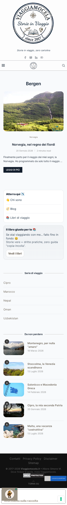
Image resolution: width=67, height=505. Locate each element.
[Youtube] (42, 57)
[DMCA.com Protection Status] (33, 475)
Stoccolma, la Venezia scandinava (41, 365)
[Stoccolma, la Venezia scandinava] (13, 369)
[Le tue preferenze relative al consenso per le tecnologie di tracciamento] (61, 499)
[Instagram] (31, 57)
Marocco (9, 291)
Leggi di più (13, 169)
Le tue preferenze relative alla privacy (37, 494)
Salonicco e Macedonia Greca (42, 386)
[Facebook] (25, 57)
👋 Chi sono (14, 200)
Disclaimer (50, 458)
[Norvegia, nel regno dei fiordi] (33, 111)
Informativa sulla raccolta (21, 500)
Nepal (7, 300)
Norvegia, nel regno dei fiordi (33, 144)
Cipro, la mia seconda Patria (45, 405)
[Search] (63, 66)
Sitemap (33, 463)
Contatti (15, 458)
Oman (7, 309)
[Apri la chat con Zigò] (10, 494)
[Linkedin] (36, 57)
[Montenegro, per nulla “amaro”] (13, 348)
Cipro (7, 282)
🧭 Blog (11, 208)
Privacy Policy (32, 458)
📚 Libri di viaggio (18, 217)
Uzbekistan (10, 318)
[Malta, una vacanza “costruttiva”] (13, 431)
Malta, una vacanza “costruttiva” (39, 427)
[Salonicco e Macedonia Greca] (13, 390)
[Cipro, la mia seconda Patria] (13, 410)
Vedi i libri (15, 253)
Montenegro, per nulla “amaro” (41, 345)
